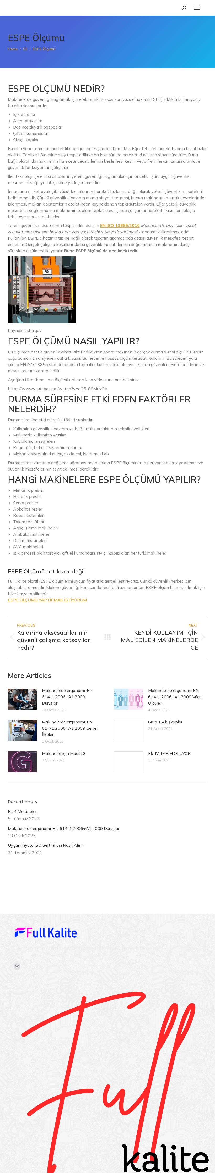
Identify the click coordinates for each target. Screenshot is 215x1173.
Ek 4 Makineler (22, 811)
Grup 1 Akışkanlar (165, 721)
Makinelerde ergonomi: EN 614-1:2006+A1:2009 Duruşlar (67, 697)
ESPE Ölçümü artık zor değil (46, 571)
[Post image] (22, 699)
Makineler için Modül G (63, 753)
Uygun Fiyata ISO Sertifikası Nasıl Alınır (46, 845)
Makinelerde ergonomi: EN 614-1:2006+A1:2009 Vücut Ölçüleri (175, 697)
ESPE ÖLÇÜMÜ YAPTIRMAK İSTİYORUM (47, 599)
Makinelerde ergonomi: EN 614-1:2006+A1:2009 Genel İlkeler (70, 728)
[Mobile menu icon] (196, 8)
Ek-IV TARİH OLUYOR (169, 753)
